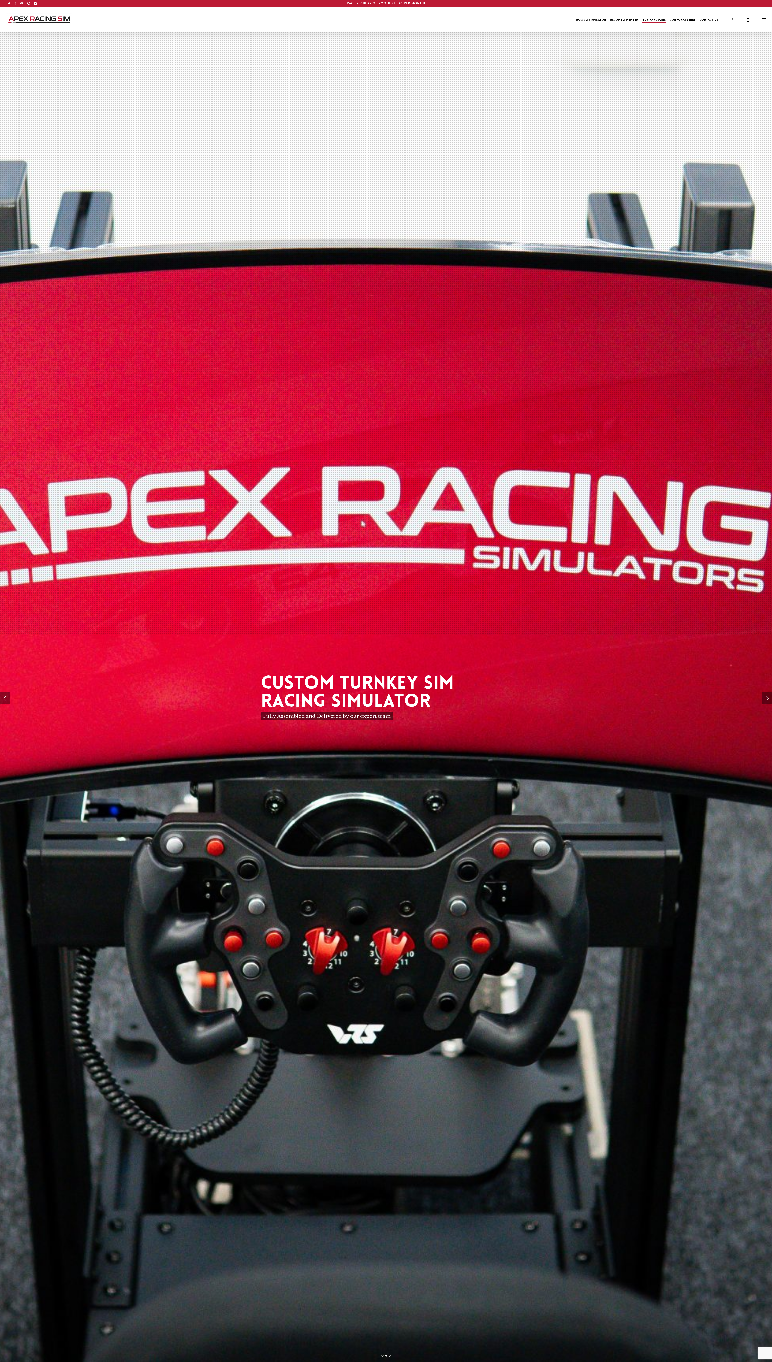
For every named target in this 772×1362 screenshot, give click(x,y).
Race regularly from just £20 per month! (386, 3)
